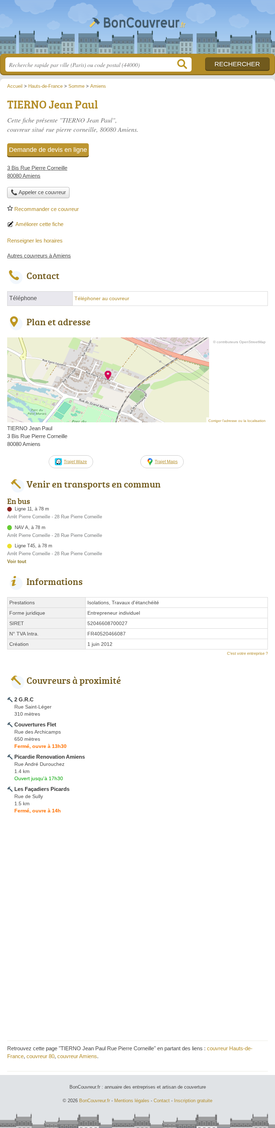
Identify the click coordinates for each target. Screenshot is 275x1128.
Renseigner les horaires (35, 240)
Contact (162, 1100)
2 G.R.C (24, 699)
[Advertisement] (208, 145)
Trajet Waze (75, 461)
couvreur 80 (40, 1056)
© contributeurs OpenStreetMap (239, 342)
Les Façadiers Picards (41, 789)
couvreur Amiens (77, 1056)
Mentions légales (131, 1100)
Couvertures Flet (35, 724)
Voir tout (16, 561)
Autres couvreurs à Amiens (39, 256)
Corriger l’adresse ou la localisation (237, 421)
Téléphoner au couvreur (101, 298)
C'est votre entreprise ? (247, 653)
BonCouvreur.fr (137, 29)
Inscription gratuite (193, 1100)
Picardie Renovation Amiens (49, 757)
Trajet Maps (166, 461)
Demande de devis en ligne (48, 149)
